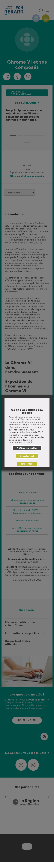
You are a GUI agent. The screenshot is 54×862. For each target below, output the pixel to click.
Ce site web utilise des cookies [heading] (27, 411)
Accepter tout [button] (27, 456)
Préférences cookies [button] (27, 448)
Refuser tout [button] (27, 464)
